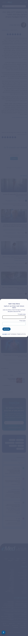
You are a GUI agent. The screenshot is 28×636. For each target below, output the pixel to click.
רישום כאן (4, 334)
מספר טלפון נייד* (22, 314)
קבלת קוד (6, 329)
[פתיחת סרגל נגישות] (3, 632)
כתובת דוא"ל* (22, 320)
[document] (14, 318)
